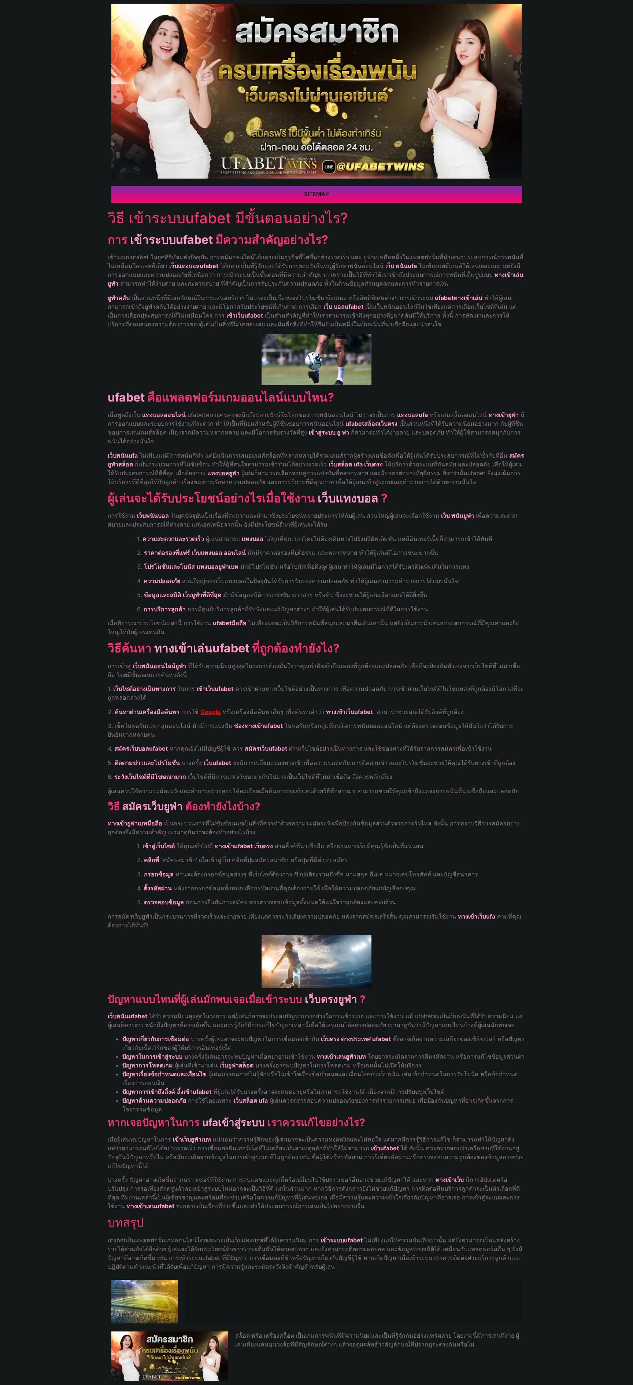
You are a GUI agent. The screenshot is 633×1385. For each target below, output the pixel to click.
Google (210, 711)
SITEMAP (316, 194)
